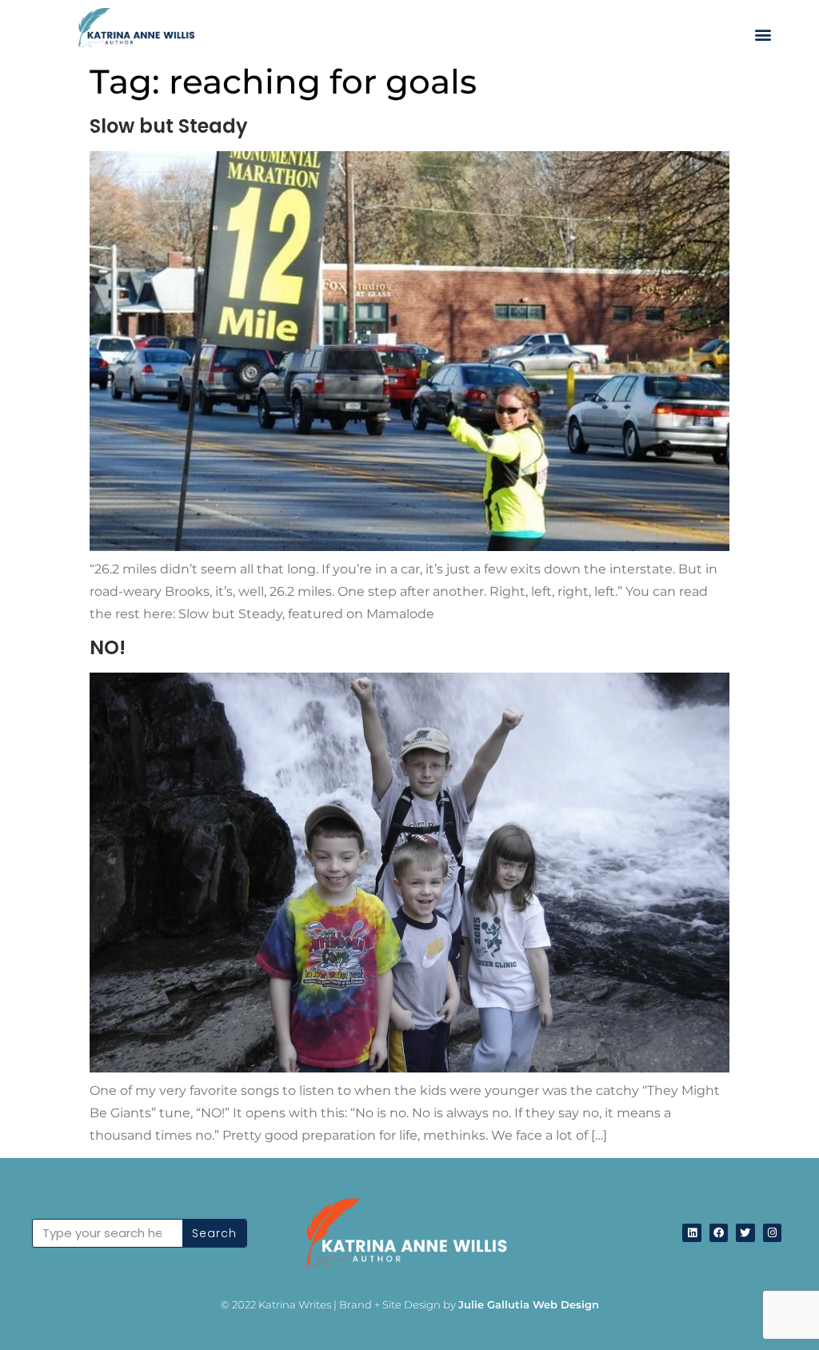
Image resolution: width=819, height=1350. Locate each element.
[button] (763, 34)
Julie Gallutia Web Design (528, 1304)
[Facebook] (718, 1233)
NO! (108, 647)
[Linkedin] (691, 1233)
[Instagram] (772, 1233)
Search (214, 1233)
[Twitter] (745, 1233)
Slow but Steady (169, 126)
